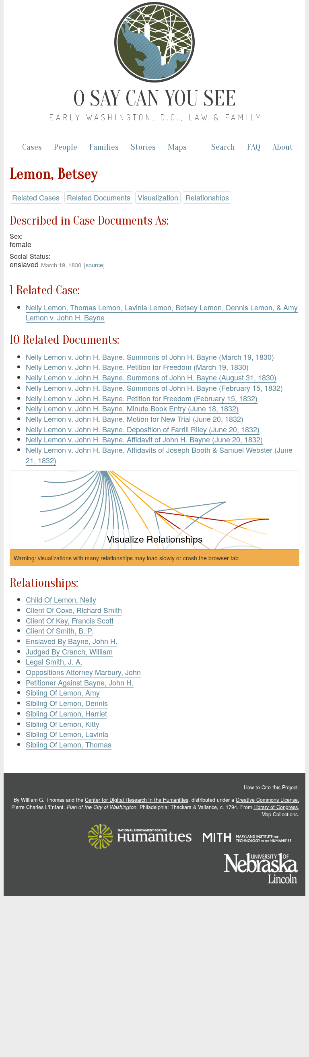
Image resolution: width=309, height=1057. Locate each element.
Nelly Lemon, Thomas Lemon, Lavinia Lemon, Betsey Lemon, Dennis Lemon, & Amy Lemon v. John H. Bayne (162, 312)
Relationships (207, 197)
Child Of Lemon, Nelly (61, 599)
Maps (177, 147)
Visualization (158, 197)
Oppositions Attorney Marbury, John (83, 672)
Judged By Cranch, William (69, 651)
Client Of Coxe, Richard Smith (74, 610)
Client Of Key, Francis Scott (69, 620)
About (282, 147)
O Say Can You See (154, 98)
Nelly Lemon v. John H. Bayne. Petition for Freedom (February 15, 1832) (142, 398)
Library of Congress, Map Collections (276, 810)
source (94, 264)
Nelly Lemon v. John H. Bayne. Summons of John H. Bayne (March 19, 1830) (150, 356)
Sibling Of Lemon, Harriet (66, 713)
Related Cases (36, 197)
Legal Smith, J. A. (54, 661)
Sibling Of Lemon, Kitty (62, 723)
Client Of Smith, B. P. (59, 630)
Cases (32, 147)
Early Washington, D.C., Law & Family (156, 117)
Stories (143, 147)
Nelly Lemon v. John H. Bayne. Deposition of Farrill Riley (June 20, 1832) (143, 429)
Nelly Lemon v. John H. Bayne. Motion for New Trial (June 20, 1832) (134, 418)
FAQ (253, 147)
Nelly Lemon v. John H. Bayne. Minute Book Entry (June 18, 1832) (132, 408)
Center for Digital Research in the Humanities (136, 799)
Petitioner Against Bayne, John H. (80, 682)
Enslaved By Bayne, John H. (71, 641)
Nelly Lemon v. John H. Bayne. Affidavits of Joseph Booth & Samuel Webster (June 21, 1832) (159, 454)
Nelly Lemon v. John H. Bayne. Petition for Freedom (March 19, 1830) (137, 366)
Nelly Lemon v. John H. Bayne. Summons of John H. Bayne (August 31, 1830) (151, 377)
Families (104, 147)
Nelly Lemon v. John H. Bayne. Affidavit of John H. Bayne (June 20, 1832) (144, 439)
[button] (154, 510)
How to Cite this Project (271, 787)
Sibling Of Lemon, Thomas (68, 744)
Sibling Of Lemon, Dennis (67, 703)
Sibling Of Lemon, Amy (63, 692)
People (65, 147)
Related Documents (98, 197)
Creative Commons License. (267, 799)
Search (223, 147)
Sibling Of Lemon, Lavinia (67, 734)
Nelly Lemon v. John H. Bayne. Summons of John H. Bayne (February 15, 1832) (154, 387)
